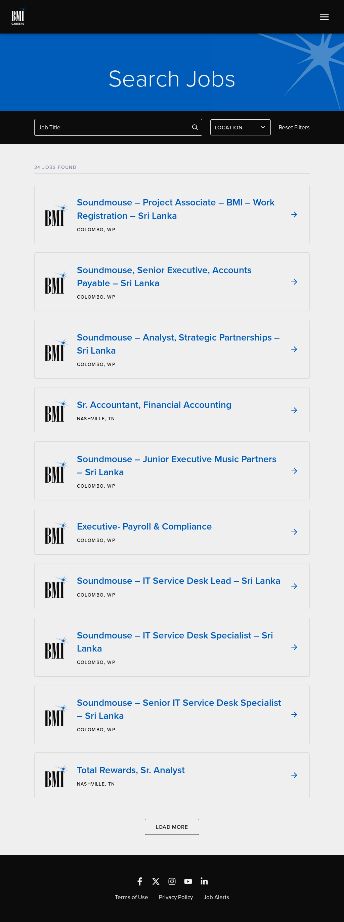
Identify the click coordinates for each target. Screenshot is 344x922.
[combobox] (240, 127)
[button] (324, 17)
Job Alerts (216, 897)
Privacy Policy (176, 897)
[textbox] (236, 127)
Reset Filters (294, 127)
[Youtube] (188, 881)
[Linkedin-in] (204, 881)
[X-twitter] (156, 881)
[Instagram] (172, 881)
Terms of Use (131, 897)
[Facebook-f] (140, 881)
